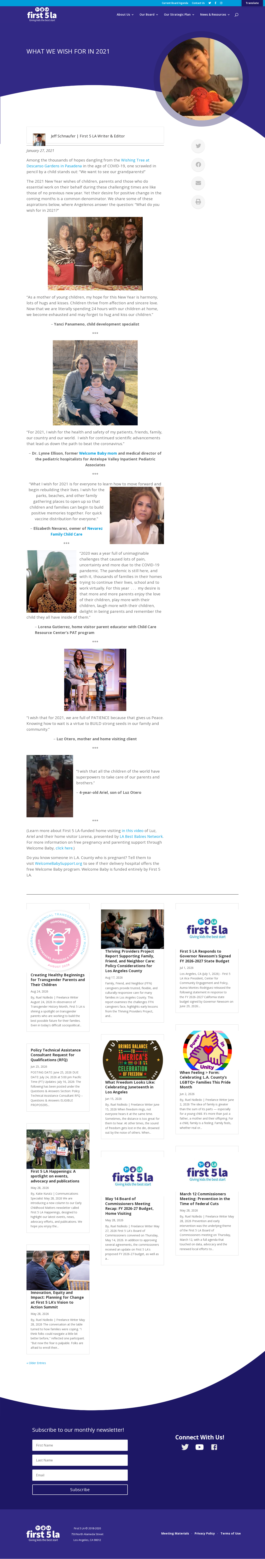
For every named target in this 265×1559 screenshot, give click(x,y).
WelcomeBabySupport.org (58, 863)
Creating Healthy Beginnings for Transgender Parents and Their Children (58, 979)
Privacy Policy (205, 1533)
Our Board (147, 14)
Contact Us (198, 3)
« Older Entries (36, 1363)
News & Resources (213, 14)
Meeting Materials (175, 1533)
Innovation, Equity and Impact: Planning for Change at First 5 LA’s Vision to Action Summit (57, 1299)
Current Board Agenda (175, 3)
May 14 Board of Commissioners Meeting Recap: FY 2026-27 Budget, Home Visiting (129, 1206)
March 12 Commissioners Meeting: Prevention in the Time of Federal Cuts (205, 1198)
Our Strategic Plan (177, 14)
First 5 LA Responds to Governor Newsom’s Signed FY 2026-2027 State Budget (205, 956)
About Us (123, 14)
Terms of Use (230, 1533)
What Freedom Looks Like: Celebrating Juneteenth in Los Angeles (130, 1087)
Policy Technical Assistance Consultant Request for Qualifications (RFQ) (56, 1054)
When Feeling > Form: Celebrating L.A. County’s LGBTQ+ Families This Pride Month (205, 1079)
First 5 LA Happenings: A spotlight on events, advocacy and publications (56, 1176)
